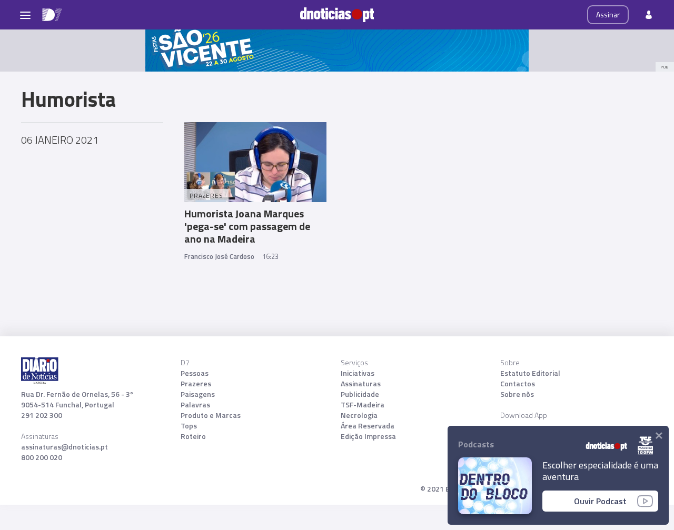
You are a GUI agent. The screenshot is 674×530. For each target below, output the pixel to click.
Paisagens (198, 394)
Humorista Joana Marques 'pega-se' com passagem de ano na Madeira (247, 226)
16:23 (270, 256)
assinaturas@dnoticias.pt (64, 447)
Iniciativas (357, 373)
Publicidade (360, 394)
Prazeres (196, 383)
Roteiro (193, 436)
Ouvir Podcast (600, 501)
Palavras (195, 404)
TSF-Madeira (362, 404)
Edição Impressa (368, 436)
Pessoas (195, 373)
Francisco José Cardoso (219, 256)
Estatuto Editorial (530, 373)
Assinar (608, 14)
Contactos (517, 383)
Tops (189, 426)
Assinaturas (361, 383)
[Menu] (25, 14)
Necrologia (359, 415)
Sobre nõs (517, 394)
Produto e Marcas (211, 415)
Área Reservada (367, 426)
